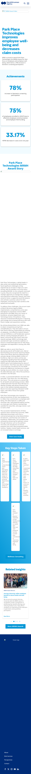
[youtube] (15, 769)
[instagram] (11, 769)
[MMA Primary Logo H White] (15, 640)
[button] (13, 621)
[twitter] (8, 769)
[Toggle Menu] (28, 3)
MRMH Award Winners (9, 590)
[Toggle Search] (24, 3)
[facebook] (5, 769)
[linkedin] (18, 769)
